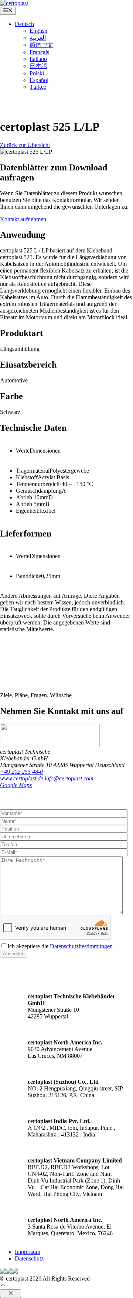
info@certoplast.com (69, 778)
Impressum (27, 1252)
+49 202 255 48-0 (21, 772)
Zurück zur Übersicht (25, 145)
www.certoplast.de (21, 778)
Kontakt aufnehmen (23, 219)
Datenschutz (29, 1258)
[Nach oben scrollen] (3, 1286)
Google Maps (16, 785)
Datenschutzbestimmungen (81, 946)
